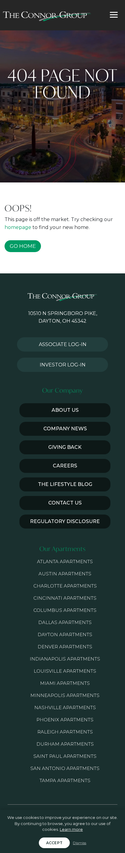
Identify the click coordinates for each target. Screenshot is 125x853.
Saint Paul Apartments (64, 756)
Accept (54, 843)
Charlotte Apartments (65, 586)
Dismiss (79, 843)
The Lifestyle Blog (65, 484)
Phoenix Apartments (64, 720)
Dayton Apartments (65, 634)
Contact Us (65, 503)
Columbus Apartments (64, 610)
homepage (18, 227)
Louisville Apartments (65, 671)
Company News (65, 429)
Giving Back (65, 447)
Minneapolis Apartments (65, 695)
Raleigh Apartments (65, 732)
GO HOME (23, 246)
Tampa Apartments (64, 780)
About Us (65, 410)
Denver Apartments (65, 647)
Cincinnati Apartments (64, 598)
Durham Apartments (65, 744)
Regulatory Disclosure (65, 521)
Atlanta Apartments (65, 561)
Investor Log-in (63, 365)
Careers (65, 466)
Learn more (71, 829)
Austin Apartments (65, 574)
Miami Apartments (65, 683)
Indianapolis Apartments (65, 659)
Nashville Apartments (65, 707)
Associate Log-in (62, 344)
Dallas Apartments (65, 622)
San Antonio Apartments (65, 768)
